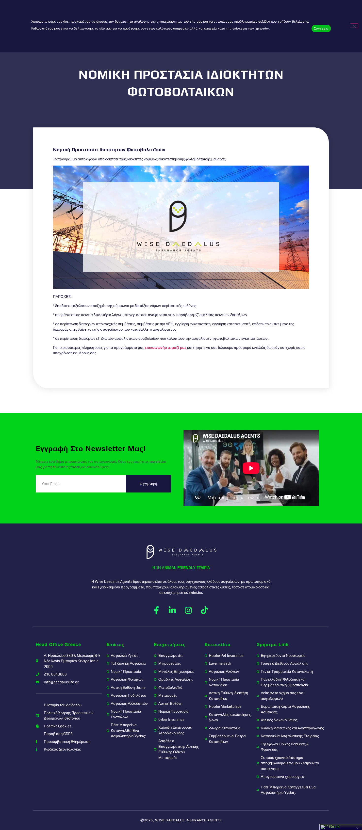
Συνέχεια (321, 28)
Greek (334, 827)
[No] (354, 25)
